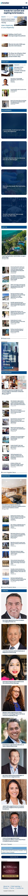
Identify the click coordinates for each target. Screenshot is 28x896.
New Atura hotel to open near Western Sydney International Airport (18, 544)
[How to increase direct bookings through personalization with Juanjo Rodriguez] (5, 103)
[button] (26, 3)
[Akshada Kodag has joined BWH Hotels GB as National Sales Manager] (14, 667)
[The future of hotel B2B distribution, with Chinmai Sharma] (5, 81)
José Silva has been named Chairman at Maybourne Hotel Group (14, 651)
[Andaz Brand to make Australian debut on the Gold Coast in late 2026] (5, 323)
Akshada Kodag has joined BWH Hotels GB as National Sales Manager (13, 682)
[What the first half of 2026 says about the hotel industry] (5, 45)
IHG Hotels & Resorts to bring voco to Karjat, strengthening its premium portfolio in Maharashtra (18, 535)
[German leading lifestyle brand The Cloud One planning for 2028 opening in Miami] (5, 581)
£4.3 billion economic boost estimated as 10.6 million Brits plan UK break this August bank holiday (18, 277)
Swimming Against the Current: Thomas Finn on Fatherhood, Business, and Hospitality (17, 456)
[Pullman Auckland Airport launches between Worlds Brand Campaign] (5, 332)
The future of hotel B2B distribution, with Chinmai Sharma (17, 80)
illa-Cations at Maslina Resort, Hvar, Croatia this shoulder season (18, 526)
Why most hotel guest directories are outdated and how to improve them (18, 411)
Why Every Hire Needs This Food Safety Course (14, 187)
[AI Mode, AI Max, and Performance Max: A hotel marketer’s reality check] (5, 466)
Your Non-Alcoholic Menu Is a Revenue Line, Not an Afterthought (14, 158)
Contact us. (20, 888)
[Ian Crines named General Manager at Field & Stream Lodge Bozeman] (14, 761)
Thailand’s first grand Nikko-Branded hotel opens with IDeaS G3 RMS (18, 438)
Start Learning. (15, 886)
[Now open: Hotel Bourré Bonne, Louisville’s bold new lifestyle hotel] (7, 70)
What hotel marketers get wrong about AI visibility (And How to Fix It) (18, 429)
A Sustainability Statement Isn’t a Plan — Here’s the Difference (14, 130)
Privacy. (5, 888)
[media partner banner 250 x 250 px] (10, 879)
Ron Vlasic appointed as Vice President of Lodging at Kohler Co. (13, 621)
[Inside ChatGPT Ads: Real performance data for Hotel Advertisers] (5, 448)
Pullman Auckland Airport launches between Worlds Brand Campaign (17, 330)
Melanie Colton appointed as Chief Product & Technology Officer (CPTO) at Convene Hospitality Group (14, 714)
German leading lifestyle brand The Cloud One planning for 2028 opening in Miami (18, 579)
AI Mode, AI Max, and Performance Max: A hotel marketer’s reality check (17, 464)
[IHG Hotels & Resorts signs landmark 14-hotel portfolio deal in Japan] (5, 554)
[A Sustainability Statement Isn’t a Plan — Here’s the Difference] (14, 126)
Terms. (12, 888)
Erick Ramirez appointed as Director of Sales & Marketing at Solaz (13, 745)
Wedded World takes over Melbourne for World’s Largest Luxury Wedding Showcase (18, 312)
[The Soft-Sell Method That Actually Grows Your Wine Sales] (14, 210)
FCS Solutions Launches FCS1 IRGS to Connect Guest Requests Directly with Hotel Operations (18, 420)
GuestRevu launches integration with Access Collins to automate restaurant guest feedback (13, 391)
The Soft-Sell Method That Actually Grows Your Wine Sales (13, 215)
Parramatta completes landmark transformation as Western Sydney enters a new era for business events (14, 506)
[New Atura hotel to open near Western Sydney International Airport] (5, 545)
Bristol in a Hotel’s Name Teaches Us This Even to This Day (8, 20)
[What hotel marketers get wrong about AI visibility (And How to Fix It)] (5, 431)
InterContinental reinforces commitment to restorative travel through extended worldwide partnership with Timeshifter (17, 269)
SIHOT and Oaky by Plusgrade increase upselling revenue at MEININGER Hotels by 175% (18, 286)
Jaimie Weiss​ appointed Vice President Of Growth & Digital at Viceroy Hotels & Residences (13, 807)
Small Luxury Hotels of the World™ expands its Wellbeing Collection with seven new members (18, 517)
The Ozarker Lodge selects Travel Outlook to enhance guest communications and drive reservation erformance (18, 402)
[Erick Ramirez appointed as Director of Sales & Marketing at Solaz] (14, 730)
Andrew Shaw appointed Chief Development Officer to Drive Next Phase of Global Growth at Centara (14, 840)
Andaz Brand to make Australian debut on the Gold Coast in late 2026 (18, 321)
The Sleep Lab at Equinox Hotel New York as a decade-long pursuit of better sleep (17, 55)
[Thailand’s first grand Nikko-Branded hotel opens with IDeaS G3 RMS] (5, 439)
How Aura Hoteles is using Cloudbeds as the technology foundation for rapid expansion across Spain (18, 295)
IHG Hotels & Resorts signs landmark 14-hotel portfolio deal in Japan (17, 552)
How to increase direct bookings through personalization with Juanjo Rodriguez (18, 102)
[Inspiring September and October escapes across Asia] (14, 242)
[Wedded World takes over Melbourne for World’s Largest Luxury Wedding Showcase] (5, 314)
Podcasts (16, 65)
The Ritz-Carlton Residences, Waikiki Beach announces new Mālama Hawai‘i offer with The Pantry (18, 570)
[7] (10, 370)
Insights (3, 17)
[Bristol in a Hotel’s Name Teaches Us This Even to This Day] (20, 21)
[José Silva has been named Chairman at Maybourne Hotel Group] (14, 637)
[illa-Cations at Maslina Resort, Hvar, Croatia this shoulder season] (5, 527)
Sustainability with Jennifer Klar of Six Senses (18, 90)
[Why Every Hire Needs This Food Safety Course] (14, 182)
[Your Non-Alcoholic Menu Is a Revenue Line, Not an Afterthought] (14, 154)
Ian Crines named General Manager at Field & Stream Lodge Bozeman (13, 776)
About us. (6, 886)
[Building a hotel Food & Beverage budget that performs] (5, 35)
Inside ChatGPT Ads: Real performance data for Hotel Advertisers (17, 447)
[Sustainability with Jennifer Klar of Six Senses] (5, 92)
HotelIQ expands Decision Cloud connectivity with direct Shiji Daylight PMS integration (18, 304)
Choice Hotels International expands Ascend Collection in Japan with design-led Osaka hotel (18, 562)
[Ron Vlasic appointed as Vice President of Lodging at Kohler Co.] (14, 606)
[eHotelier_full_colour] (5, 3)
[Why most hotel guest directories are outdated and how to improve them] (5, 413)
